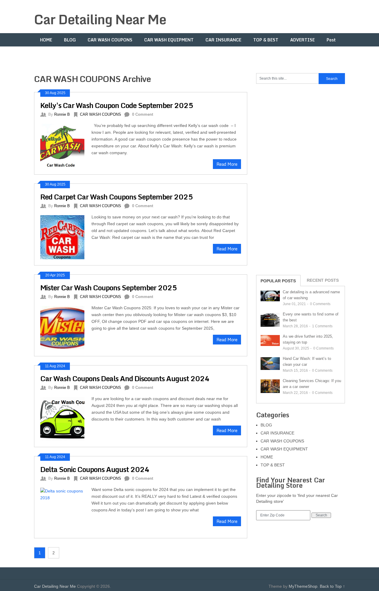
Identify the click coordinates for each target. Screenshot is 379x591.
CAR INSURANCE (223, 39)
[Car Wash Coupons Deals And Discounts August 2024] (65, 418)
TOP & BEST (265, 39)
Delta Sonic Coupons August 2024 (94, 469)
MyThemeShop (303, 586)
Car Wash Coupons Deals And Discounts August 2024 (124, 378)
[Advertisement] (300, 179)
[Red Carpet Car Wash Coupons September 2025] (65, 236)
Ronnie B (62, 114)
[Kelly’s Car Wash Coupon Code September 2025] (65, 145)
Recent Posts (323, 280)
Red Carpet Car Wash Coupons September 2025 (116, 196)
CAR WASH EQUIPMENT (169, 39)
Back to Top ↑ (332, 586)
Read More (226, 164)
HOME (46, 39)
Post (331, 39)
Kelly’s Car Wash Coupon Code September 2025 (116, 105)
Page (45, 53)
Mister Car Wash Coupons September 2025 (108, 287)
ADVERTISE (302, 39)
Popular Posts (278, 280)
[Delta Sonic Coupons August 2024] (65, 509)
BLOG (70, 39)
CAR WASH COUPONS (110, 39)
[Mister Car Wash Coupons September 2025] (65, 327)
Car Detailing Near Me (100, 19)
